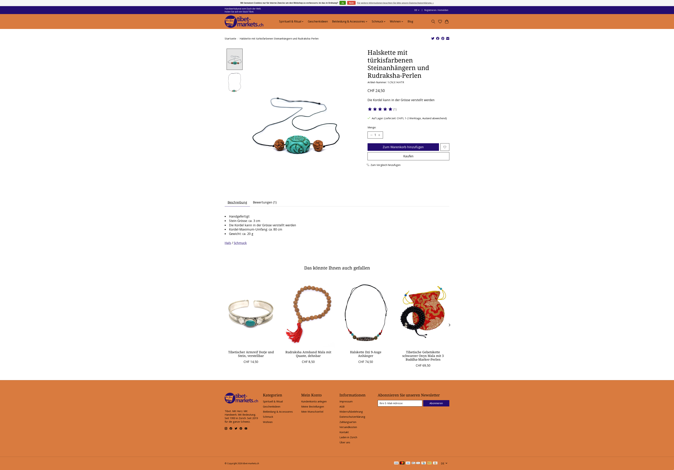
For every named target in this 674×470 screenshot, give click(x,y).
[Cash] (435, 463)
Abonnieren (436, 403)
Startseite (230, 38)
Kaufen (408, 156)
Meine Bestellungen (312, 406)
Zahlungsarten (347, 422)
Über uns (344, 442)
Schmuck (240, 243)
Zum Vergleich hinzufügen (386, 165)
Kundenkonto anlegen (314, 401)
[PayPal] (429, 463)
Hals (228, 243)
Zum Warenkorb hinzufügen (403, 147)
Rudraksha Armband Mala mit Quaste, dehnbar (308, 354)
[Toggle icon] (433, 21)
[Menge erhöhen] (379, 135)
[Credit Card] (423, 463)
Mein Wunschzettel (312, 411)
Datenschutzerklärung (352, 416)
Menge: (372, 127)
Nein (351, 3)
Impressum (346, 401)
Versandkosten (348, 427)
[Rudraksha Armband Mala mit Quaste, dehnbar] (308, 312)
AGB (342, 406)
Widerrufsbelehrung (351, 411)
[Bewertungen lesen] (380, 109)
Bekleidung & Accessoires (278, 411)
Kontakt (344, 432)
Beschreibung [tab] (237, 202)
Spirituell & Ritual (273, 401)
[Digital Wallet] (416, 463)
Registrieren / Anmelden (436, 10)
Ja (342, 3)
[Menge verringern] (371, 135)
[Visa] (408, 463)
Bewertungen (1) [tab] (265, 202)
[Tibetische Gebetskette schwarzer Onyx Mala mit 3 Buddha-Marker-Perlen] (423, 312)
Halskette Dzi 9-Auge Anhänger (365, 354)
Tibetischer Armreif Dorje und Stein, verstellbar (251, 354)
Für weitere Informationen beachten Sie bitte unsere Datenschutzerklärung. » (395, 3)
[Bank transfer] (396, 463)
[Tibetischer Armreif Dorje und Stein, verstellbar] (251, 312)
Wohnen (268, 422)
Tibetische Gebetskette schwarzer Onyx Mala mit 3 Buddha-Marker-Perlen (423, 355)
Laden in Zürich (348, 437)
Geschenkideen (318, 21)
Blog (410, 21)
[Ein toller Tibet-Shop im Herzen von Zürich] (244, 21)
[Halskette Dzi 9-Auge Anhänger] (365, 312)
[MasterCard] (402, 463)
